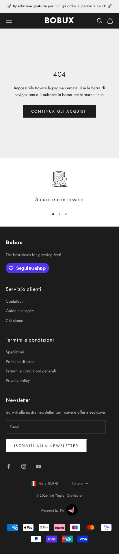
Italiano (77, 483)
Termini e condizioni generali (31, 371)
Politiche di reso (20, 361)
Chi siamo (14, 320)
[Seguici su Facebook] (9, 466)
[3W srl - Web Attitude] (72, 510)
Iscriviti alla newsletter (46, 446)
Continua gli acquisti (59, 111)
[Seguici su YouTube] (39, 466)
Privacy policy (18, 380)
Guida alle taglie (20, 311)
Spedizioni (15, 352)
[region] (59, 187)
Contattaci (14, 301)
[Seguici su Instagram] (24, 466)
